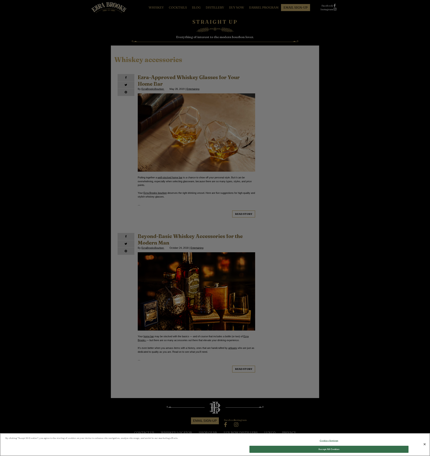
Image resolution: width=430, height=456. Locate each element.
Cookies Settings (329, 440)
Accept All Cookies (328, 449)
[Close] (424, 444)
